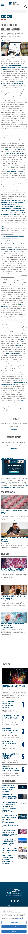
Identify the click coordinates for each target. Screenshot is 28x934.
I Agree (14, 931)
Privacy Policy (19, 918)
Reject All (14, 927)
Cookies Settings (14, 922)
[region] (14, 920)
